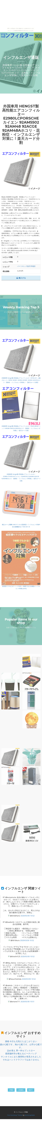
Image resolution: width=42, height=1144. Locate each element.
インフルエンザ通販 (21, 57)
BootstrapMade (30, 1115)
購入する (22, 278)
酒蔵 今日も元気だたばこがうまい (21, 1041)
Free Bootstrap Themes (14, 1115)
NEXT (30, 1090)
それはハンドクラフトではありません (21, 1059)
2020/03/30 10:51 (27, 1001)
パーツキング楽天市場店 (26, 266)
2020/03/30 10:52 (27, 916)
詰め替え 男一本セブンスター (21, 1050)
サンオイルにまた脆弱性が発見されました (21, 1056)
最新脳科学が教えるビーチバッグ (21, 1053)
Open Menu (3, 35)
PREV (11, 1090)
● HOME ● (21, 1090)
